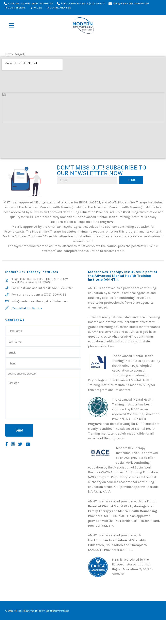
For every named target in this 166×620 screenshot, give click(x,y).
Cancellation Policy (27, 308)
